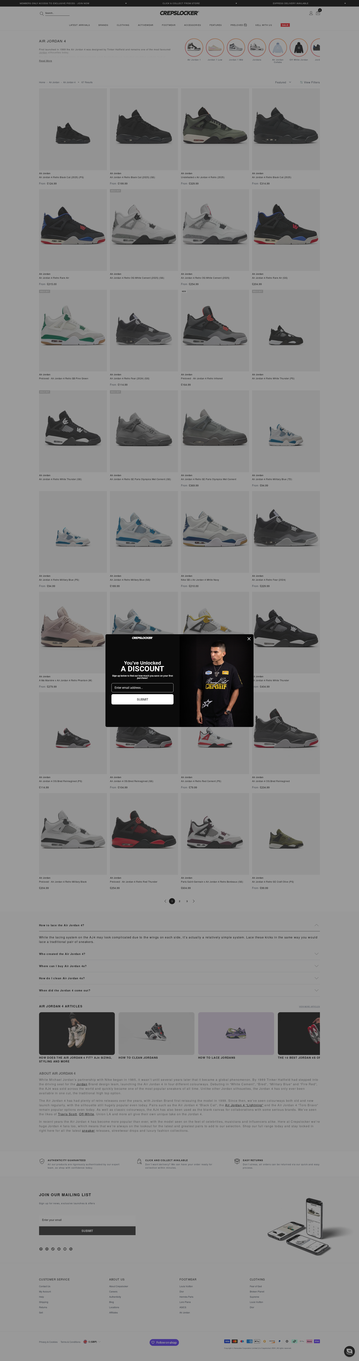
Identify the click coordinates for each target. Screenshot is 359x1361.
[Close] (249, 638)
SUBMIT (142, 699)
